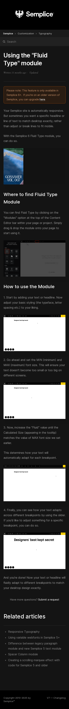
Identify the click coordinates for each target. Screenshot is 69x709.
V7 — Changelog (56, 697)
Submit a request (48, 599)
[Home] (34, 18)
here (42, 99)
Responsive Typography (24, 631)
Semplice (8, 33)
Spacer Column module (23, 654)
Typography (45, 33)
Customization (26, 33)
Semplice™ (9, 701)
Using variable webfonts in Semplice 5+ (34, 637)
